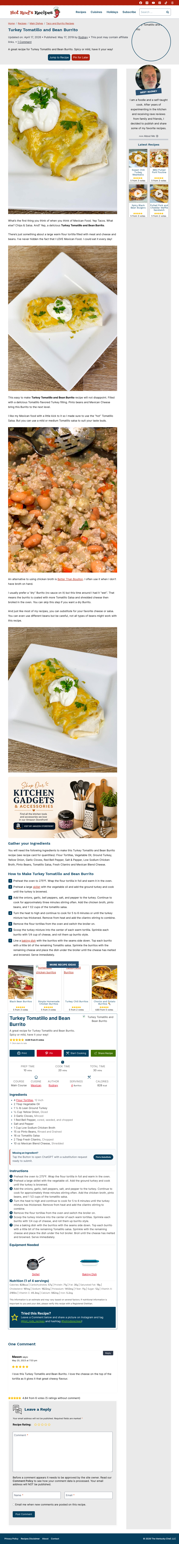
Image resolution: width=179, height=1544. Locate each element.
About (45, 1538)
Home (11, 23)
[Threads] (172, 3)
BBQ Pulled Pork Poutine (159, 171)
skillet (36, 886)
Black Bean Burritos (21, 1001)
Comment (21, 1435)
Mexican (36, 1085)
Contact (55, 1538)
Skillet (36, 1274)
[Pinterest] (159, 3)
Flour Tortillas (24, 1100)
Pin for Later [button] (80, 57)
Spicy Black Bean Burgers (138, 206)
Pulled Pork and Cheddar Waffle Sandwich (159, 207)
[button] (11, 1040)
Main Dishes (36, 23)
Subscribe (129, 12)
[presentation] (20, 982)
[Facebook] (140, 3)
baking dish (29, 940)
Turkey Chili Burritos (76, 1001)
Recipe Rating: (22, 1424)
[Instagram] (147, 3)
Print (24, 1053)
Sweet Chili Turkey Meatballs (138, 172)
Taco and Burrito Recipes (60, 23)
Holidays (112, 12)
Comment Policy (23, 1481)
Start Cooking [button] (78, 1053)
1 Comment (25, 42)
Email (70, 1495)
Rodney (83, 37)
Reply (108, 1353)
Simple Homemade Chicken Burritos (48, 1002)
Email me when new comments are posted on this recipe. (50, 1504)
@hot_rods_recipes (33, 1321)
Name (18, 1495)
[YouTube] (153, 3)
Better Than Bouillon (70, 579)
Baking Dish (89, 1274)
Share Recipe (105, 1053)
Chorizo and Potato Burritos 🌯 (104, 1002)
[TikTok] (166, 3)
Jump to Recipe (59, 57)
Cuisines (96, 12)
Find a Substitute (103, 1157)
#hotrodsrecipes (71, 1321)
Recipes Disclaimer (30, 1538)
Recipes (81, 12)
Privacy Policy (11, 1538)
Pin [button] (51, 1053)
